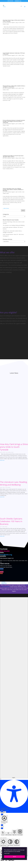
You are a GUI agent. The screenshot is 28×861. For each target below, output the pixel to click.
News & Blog (3, 582)
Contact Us (3, 583)
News (7, 24)
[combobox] (14, 687)
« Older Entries (6, 208)
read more (2, 460)
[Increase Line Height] (2, 825)
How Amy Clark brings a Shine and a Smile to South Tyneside (14, 20)
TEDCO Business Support (9, 22)
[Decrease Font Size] (2, 814)
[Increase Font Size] (2, 811)
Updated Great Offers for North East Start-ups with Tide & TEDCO (13, 156)
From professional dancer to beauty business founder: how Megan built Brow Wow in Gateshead (14, 121)
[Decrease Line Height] (2, 828)
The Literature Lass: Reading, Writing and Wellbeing (13, 225)
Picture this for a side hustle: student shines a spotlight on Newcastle (14, 86)
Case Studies (8, 452)
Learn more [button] (7, 853)
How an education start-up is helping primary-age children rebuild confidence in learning (13, 189)
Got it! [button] (14, 856)
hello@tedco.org (6, 555)
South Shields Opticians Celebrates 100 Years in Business (14, 53)
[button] (0, 779)
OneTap (7, 810)
